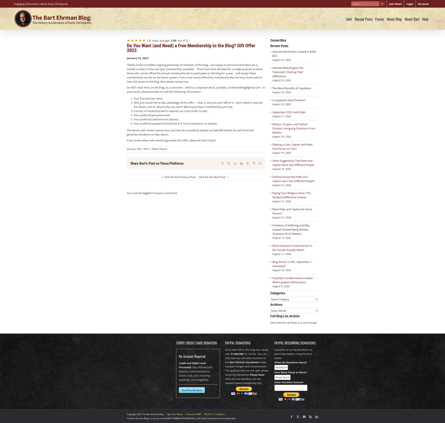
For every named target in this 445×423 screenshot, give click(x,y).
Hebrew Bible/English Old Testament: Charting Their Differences (287, 72)
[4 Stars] (140, 40)
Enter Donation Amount (288, 382)
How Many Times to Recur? (290, 372)
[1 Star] (128, 40)
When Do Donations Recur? (290, 362)
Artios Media (176, 414)
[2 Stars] (132, 40)
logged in (148, 193)
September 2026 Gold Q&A (288, 112)
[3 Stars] (136, 40)
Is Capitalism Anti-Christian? (288, 100)
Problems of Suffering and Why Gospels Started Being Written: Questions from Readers (291, 229)
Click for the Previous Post (180, 177)
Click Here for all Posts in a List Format (293, 322)
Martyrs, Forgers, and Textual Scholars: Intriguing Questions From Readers (293, 128)
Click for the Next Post (212, 177)
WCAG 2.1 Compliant (214, 414)
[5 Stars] (144, 40)
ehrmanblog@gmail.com (246, 87)
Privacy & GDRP (193, 414)
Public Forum (159, 149)
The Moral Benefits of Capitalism (291, 88)
